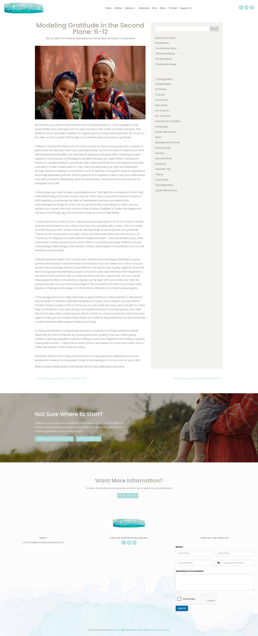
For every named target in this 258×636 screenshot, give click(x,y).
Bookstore (144, 8)
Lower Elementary (166, 131)
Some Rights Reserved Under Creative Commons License (141, 630)
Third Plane (162, 179)
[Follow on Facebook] (241, 7)
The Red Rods (163, 59)
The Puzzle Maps (165, 53)
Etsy (154, 8)
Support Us (185, 8)
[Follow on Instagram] (246, 7)
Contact (173, 8)
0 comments (127, 38)
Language (161, 126)
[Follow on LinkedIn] (252, 7)
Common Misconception (54, 438)
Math (158, 137)
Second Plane (109, 38)
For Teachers (163, 115)
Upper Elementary (166, 190)
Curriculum (161, 100)
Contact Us (127, 495)
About (163, 8)
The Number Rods (166, 48)
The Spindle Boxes (165, 64)
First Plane (161, 105)
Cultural (160, 94)
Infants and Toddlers (167, 121)
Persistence (162, 43)
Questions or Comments (189, 571)
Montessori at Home (88, 38)
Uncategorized (164, 185)
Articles (118, 8)
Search (214, 29)
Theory (159, 174)
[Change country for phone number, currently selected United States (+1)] (219, 563)
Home (108, 8)
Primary (159, 153)
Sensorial (160, 163)
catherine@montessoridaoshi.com (43, 542)
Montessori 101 (88, 438)
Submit (182, 608)
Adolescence (163, 84)
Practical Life (163, 147)
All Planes (160, 89)
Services (129, 8)
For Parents (68, 38)
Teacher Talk (163, 169)
